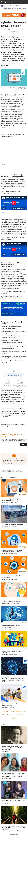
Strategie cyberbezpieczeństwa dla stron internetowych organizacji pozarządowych (13, 677)
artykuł (3, 714)
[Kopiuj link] (14, 32)
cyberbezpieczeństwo (21, 714)
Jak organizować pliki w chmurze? (11, 601)
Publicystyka (5, 711)
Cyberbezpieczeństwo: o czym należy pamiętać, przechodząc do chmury (12, 550)
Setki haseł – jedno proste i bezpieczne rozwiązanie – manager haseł (12, 525)
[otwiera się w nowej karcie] (14, 309)
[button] (2, 2)
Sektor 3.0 (14, 718)
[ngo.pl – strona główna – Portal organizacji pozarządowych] (6, 2)
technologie (10, 714)
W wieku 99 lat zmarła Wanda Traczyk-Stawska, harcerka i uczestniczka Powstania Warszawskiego (13, 748)
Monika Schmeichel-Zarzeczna (18, 711)
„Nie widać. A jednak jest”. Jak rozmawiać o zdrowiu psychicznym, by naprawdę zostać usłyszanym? (13, 827)
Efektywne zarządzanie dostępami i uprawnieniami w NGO (11, 499)
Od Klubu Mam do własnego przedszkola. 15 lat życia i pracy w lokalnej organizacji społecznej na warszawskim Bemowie (14, 775)
